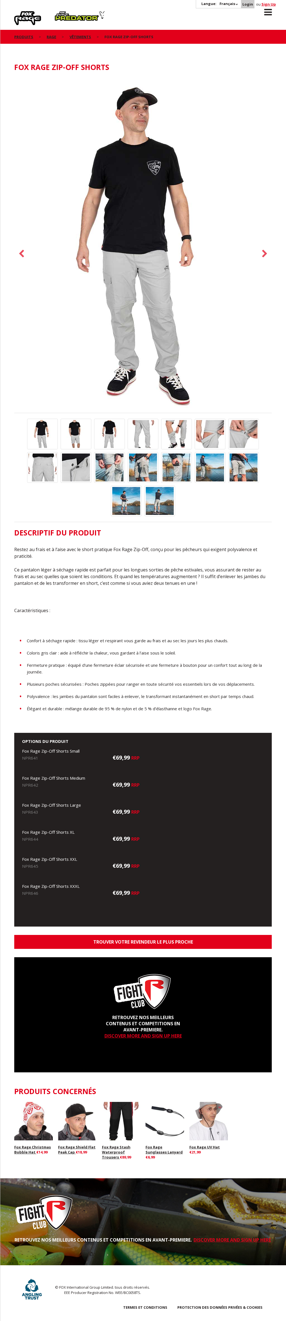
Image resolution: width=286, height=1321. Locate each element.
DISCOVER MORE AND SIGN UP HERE (143, 1036)
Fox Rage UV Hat (204, 1147)
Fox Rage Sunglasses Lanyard (164, 1150)
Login (247, 4)
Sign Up (268, 4)
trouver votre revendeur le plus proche (143, 942)
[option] (143, 245)
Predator (64, 14)
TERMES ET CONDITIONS (145, 1307)
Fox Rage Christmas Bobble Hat (32, 1150)
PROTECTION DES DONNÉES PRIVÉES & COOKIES (220, 1307)
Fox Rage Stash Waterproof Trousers (116, 1152)
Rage (19, 14)
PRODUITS (23, 36)
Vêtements (80, 36)
